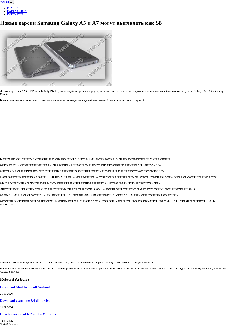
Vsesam (4, 1)
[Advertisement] (113, 129)
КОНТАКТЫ (15, 14)
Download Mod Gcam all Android (25, 287)
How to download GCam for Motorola (28, 314)
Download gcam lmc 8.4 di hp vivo (25, 300)
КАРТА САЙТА (17, 11)
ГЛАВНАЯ (14, 8)
